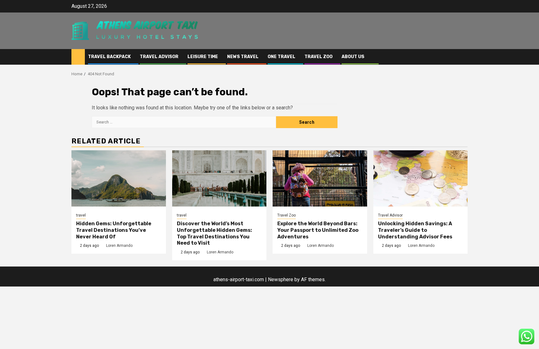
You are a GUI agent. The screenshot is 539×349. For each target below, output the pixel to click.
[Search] (463, 57)
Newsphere (280, 279)
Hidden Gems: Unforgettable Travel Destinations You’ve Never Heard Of (113, 230)
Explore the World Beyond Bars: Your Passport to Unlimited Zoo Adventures (317, 230)
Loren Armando (119, 245)
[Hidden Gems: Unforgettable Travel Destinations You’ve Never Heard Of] (118, 178)
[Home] (78, 56)
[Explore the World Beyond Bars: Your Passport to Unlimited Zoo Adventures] (320, 178)
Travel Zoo (318, 56)
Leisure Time (202, 56)
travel (81, 215)
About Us (353, 56)
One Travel (281, 56)
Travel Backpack (109, 56)
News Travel (243, 56)
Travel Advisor (159, 56)
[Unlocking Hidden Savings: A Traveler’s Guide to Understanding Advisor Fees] (420, 178)
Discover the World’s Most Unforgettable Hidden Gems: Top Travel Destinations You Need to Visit (214, 233)
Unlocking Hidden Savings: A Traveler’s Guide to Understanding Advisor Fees (415, 230)
